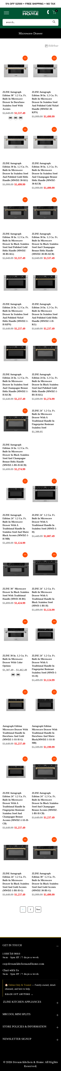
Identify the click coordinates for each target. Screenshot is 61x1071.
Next (38, 909)
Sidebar (53, 46)
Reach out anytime (17, 994)
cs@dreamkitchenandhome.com (23, 964)
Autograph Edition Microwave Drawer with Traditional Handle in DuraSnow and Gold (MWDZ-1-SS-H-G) (15, 733)
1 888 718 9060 (11, 954)
